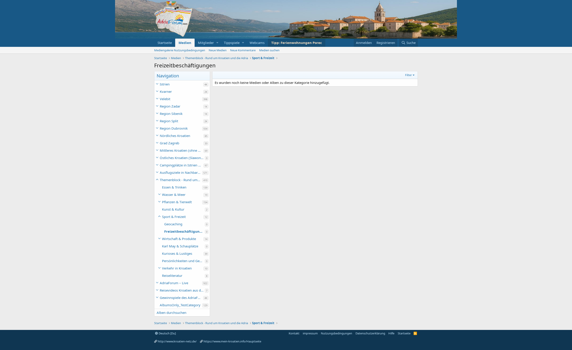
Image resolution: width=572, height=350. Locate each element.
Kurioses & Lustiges (177, 253)
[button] (217, 43)
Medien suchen (269, 50)
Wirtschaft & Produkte (179, 238)
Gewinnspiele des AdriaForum (181, 297)
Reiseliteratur (172, 275)
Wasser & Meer (173, 194)
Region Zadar (170, 106)
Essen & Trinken (174, 187)
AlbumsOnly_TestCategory (180, 305)
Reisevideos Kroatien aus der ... (182, 290)
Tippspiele (232, 42)
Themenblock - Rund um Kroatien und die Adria (181, 180)
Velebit (165, 99)
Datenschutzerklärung (370, 333)
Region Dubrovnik (174, 128)
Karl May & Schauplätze (180, 246)
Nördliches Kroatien (175, 135)
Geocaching (173, 224)
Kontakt (294, 333)
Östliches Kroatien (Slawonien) (182, 157)
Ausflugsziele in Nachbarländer (181, 172)
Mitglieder (206, 42)
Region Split (169, 121)
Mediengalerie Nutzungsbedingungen (179, 50)
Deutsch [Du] (167, 333)
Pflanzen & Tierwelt (177, 202)
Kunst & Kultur (173, 209)
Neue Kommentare (243, 50)
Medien (185, 42)
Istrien (165, 84)
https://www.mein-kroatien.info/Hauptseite (232, 341)
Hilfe (391, 333)
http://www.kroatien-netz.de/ (177, 341)
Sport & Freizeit (174, 216)
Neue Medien (218, 50)
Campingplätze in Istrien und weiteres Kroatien (182, 165)
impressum (310, 333)
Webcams (257, 42)
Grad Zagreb (169, 143)
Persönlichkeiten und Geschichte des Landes (183, 261)
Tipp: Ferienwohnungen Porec (296, 42)
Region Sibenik (171, 113)
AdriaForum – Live (174, 283)
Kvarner (166, 91)
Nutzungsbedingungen (336, 333)
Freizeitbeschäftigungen (184, 231)
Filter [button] (408, 75)
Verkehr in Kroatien (177, 268)
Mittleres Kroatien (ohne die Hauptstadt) (182, 150)
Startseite (165, 42)
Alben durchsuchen (171, 312)
